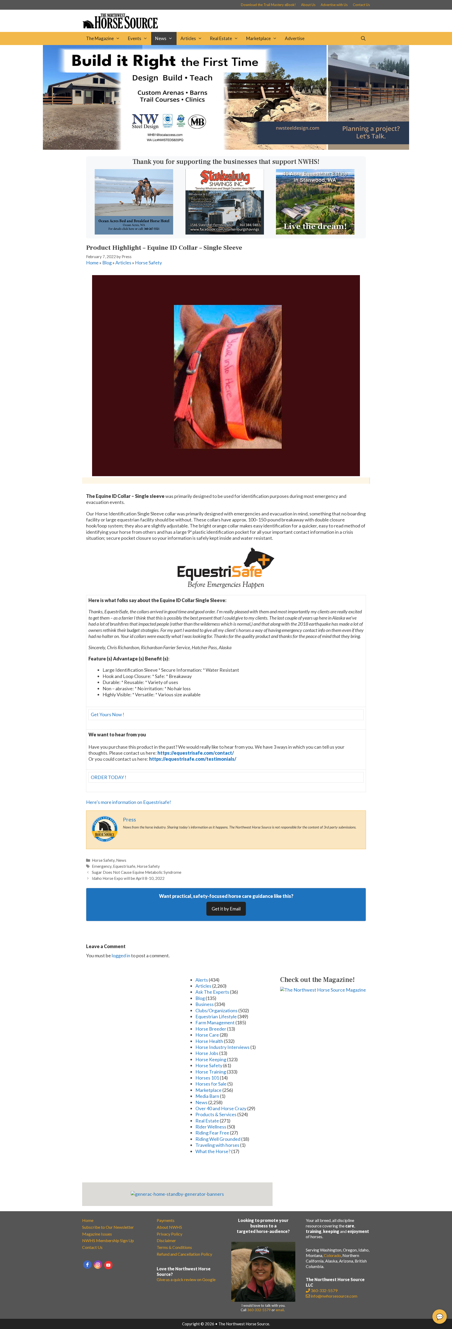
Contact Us (361, 5)
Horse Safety (148, 262)
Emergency (101, 866)
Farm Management (215, 1022)
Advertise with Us (334, 5)
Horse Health (209, 1041)
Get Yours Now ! (107, 714)
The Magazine (100, 38)
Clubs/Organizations (216, 1010)
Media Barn (207, 1096)
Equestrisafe (124, 866)
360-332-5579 (259, 1310)
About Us (308, 5)
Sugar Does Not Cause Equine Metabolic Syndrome (136, 872)
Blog (107, 262)
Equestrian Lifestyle (216, 1016)
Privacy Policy (169, 1233)
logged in (121, 955)
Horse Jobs (206, 1053)
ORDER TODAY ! (108, 777)
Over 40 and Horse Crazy (220, 1108)
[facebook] (87, 1264)
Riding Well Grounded (217, 1139)
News (160, 38)
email (280, 1310)
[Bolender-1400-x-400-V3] (226, 148)
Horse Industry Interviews (222, 1047)
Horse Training (210, 1072)
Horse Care (207, 1035)
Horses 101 (207, 1078)
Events (134, 38)
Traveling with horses (217, 1145)
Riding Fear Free (212, 1133)
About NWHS (169, 1227)
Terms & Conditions (174, 1247)
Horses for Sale (211, 1084)
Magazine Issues (97, 1233)
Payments (165, 1220)
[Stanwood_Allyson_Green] (315, 233)
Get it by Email (226, 908)
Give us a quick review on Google (186, 1279)
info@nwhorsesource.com (334, 1295)
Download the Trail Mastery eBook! (268, 5)
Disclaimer (166, 1240)
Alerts (201, 980)
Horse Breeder (210, 1029)
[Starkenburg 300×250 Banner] (224, 233)
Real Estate (221, 38)
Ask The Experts (212, 992)
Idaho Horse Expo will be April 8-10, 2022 (128, 878)
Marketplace (258, 38)
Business (204, 1004)
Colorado (332, 1255)
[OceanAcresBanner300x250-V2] (134, 233)
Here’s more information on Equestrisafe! (128, 802)
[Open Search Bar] (363, 38)
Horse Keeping (210, 1059)
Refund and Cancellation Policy (184, 1254)
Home (92, 262)
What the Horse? (212, 1151)
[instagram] (98, 1264)
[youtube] (108, 1265)
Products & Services (215, 1114)
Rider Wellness (210, 1127)
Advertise (294, 38)
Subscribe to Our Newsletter (108, 1227)
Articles (188, 38)
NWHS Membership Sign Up (108, 1240)
